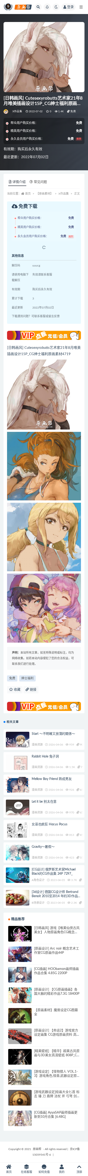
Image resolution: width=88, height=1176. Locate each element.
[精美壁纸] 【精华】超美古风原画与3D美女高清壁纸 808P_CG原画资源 (57, 1055)
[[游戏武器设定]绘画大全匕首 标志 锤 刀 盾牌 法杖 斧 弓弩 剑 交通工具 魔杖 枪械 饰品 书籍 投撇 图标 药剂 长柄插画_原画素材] (20, 1101)
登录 (70, 7)
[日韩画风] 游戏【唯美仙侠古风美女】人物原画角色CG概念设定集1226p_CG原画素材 (57, 932)
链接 (32, 689)
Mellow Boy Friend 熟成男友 (52, 779)
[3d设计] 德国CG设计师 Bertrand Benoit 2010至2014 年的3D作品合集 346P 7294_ (56, 896)
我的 (62, 1172)
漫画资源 (37, 744)
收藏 (16, 689)
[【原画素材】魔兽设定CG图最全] (20, 1019)
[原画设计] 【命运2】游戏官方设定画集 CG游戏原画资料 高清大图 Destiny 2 (57, 1035)
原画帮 (37, 1149)
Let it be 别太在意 (44, 801)
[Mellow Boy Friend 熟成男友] (17, 786)
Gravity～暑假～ (43, 846)
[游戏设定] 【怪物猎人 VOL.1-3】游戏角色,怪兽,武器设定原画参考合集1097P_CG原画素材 (56, 1076)
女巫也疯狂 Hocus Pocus (49, 824)
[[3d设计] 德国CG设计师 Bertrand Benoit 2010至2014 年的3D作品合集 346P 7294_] (17, 901)
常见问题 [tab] (40, 182)
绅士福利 (27, 678)
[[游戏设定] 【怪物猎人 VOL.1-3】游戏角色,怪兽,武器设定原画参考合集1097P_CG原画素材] (20, 1078)
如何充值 (44, 1172)
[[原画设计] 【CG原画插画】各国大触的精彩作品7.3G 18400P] (20, 999)
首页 (28, 193)
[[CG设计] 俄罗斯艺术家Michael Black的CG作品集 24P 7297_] (17, 875)
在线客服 (26, 1172)
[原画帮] (6, 111)
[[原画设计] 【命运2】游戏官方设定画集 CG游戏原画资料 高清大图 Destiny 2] (20, 1040)
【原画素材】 (44, 193)
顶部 (79, 1172)
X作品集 (17, 111)
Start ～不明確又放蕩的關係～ (53, 733)
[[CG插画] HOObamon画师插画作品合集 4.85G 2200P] (20, 978)
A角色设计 (38, 880)
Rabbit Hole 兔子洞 (45, 756)
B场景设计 (38, 902)
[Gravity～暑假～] (17, 858)
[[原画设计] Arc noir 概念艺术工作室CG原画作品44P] (20, 958)
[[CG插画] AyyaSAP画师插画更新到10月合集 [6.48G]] (20, 1122)
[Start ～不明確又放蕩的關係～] (17, 744)
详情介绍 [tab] (19, 182)
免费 (12, 678)
